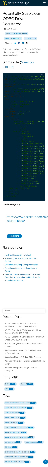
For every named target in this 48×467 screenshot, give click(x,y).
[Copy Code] (31, 71)
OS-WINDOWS (12, 442)
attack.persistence (13, 38)
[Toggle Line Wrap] (41, 71)
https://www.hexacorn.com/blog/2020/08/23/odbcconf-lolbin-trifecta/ (24, 219)
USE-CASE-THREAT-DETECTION (18, 408)
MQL (8, 389)
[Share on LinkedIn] (23, 43)
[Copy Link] (26, 43)
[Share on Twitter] (15, 43)
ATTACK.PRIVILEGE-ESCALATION (18, 437)
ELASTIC (26, 384)
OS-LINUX (10, 447)
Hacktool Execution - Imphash (18, 255)
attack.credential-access (16, 33)
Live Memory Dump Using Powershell (21, 265)
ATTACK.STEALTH (13, 422)
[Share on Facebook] (19, 43)
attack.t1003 (30, 38)
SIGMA (9, 384)
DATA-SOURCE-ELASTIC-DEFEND (18, 427)
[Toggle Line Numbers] (36, 71)
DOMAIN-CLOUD (33, 442)
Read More (14, 236)
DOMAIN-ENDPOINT (14, 412)
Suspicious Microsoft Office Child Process (22, 357)
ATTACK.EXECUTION (14, 417)
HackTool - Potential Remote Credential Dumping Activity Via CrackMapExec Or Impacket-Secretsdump (22, 277)
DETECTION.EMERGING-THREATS (18, 457)
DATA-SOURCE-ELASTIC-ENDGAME (19, 452)
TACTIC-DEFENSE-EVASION (16, 462)
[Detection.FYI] (21, 3)
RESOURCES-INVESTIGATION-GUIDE (19, 403)
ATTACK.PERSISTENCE (15, 432)
